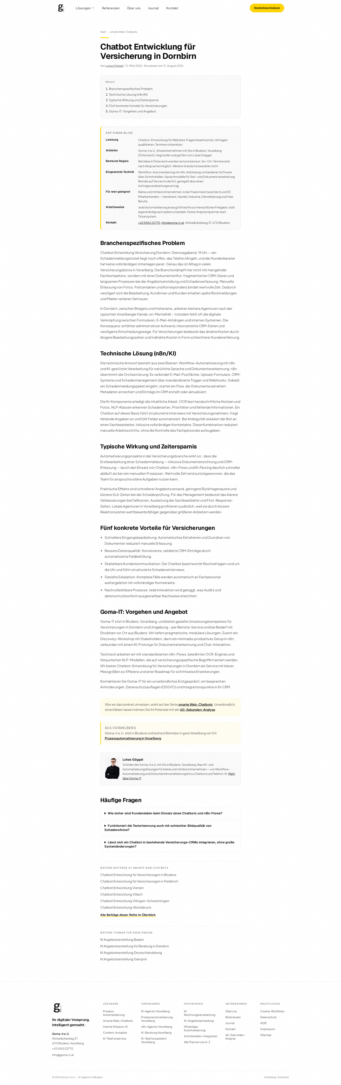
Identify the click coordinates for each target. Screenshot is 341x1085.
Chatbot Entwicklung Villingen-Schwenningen (134, 901)
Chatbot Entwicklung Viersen (122, 888)
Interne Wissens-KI (115, 1026)
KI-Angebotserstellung (199, 1020)
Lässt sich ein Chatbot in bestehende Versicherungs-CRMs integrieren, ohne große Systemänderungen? (169, 844)
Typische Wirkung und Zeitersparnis (134, 100)
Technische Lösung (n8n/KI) (128, 94)
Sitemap (265, 1035)
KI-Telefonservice (114, 1038)
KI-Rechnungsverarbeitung (199, 1012)
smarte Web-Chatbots (123, 31)
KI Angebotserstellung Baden (122, 939)
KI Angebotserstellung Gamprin (123, 959)
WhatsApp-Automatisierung (194, 1028)
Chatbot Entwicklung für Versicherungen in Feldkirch (139, 881)
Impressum (267, 1029)
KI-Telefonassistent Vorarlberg (154, 1040)
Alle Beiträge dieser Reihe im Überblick (128, 915)
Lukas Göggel (115, 65)
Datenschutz (268, 1017)
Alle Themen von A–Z (197, 1042)
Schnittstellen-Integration (200, 1036)
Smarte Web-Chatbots (118, 1020)
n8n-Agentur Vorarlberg (156, 1026)
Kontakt (172, 8)
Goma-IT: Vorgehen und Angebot (132, 111)
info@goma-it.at (172, 222)
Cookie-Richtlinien (272, 1011)
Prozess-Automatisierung (114, 1012)
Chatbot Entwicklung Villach (121, 894)
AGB (263, 1023)
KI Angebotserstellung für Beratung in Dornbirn (134, 946)
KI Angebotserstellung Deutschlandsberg (131, 952)
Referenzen (111, 8)
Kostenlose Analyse (267, 8)
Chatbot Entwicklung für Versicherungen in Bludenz (138, 875)
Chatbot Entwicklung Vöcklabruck (125, 907)
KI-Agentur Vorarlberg (155, 1011)
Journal (153, 8)
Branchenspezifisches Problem (131, 88)
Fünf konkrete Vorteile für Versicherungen (138, 105)
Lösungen (83, 8)
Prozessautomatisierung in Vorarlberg (133, 738)
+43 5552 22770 (149, 222)
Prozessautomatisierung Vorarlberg (157, 1018)
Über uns (134, 8)
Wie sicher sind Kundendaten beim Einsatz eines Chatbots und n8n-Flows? (165, 813)
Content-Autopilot (115, 1032)
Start (103, 31)
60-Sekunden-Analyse (197, 709)
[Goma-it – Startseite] (61, 8)
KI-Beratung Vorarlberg (156, 1032)
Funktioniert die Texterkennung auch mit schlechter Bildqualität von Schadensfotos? (158, 828)
